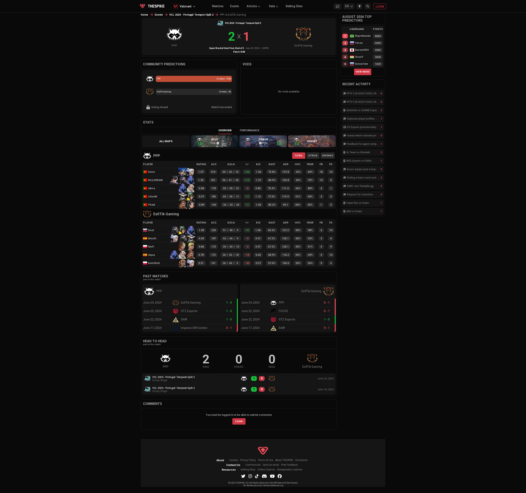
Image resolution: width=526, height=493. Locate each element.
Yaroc (359, 42)
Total (298, 155)
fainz (151, 171)
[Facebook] (280, 476)
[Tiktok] (257, 476)
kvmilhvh (154, 263)
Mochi (152, 238)
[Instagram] (250, 476)
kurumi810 (362, 49)
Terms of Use (265, 460)
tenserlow (361, 63)
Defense (327, 155)
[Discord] (264, 476)
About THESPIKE (284, 460)
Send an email (271, 465)
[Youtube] (272, 476)
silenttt (152, 196)
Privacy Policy (248, 460)
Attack (312, 155)
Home (144, 14)
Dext (151, 230)
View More (363, 71)
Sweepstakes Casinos (289, 469)
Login (239, 421)
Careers (233, 460)
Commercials (253, 465)
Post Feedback (289, 465)
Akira (151, 188)
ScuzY (359, 56)
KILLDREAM (155, 180)
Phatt (151, 204)
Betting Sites (294, 6)
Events (234, 6)
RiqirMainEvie (363, 36)
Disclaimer (301, 460)
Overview (225, 130)
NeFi (151, 246)
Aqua (151, 254)
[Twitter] (243, 476)
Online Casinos (266, 469)
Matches (218, 6)
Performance (249, 130)
